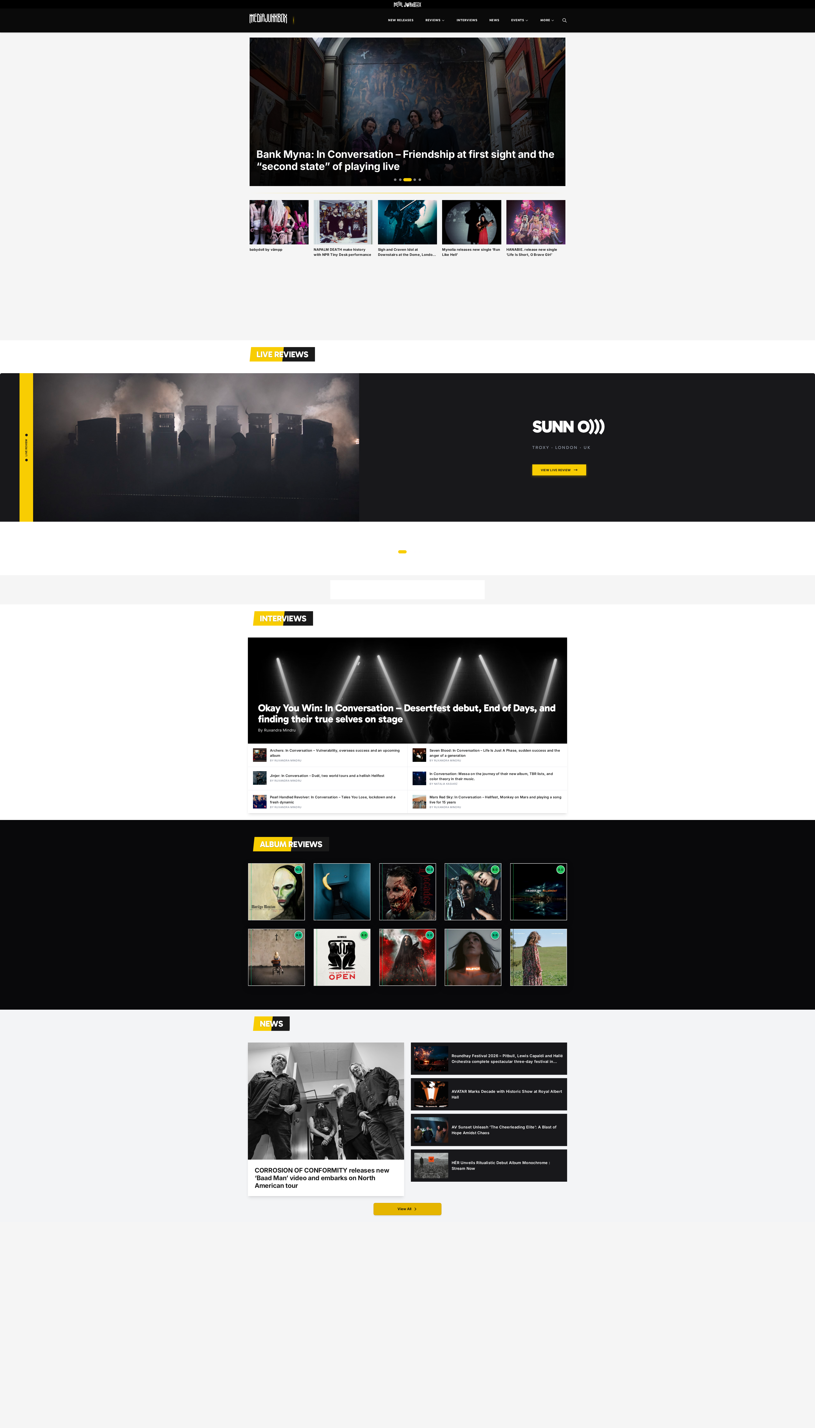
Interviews (467, 20)
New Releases (400, 20)
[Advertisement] (407, 304)
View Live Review (657, 536)
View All (404, 1209)
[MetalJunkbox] (407, 4)
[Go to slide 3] (405, 179)
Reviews (433, 20)
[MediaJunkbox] (268, 19)
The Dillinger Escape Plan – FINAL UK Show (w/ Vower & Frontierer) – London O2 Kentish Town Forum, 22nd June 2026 (705, 455)
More (545, 20)
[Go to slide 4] (410, 179)
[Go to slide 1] (395, 179)
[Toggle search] (564, 20)
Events (517, 20)
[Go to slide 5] (417, 179)
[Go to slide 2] (400, 179)
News (494, 20)
